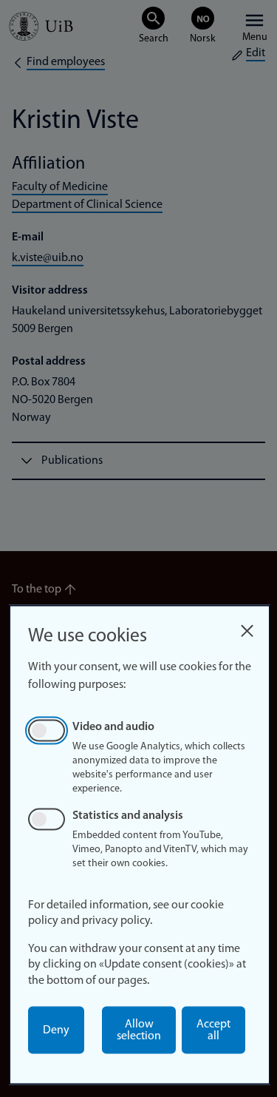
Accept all (213, 1030)
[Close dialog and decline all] (247, 627)
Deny (56, 1030)
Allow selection (139, 1030)
